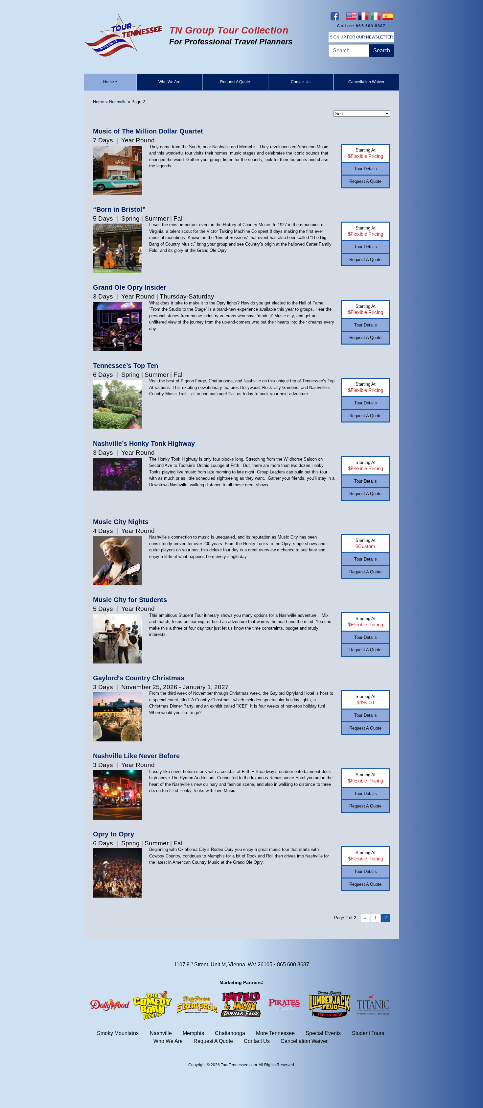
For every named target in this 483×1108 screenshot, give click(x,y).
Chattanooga (230, 1033)
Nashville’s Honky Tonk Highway (144, 443)
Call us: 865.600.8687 (361, 26)
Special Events (323, 1033)
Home (108, 82)
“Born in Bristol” (119, 209)
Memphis (193, 1033)
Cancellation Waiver (366, 82)
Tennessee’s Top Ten (125, 365)
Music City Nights (121, 521)
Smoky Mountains (118, 1033)
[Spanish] (387, 15)
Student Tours (368, 1033)
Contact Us (300, 82)
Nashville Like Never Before (136, 755)
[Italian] (375, 15)
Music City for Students (130, 599)
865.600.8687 (293, 964)
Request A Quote (235, 82)
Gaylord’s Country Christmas (138, 678)
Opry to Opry (113, 834)
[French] (363, 15)
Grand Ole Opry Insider (129, 287)
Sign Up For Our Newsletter (361, 37)
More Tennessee (275, 1033)
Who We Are (169, 82)
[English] (351, 15)
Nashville (117, 101)
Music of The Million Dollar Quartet (148, 131)
